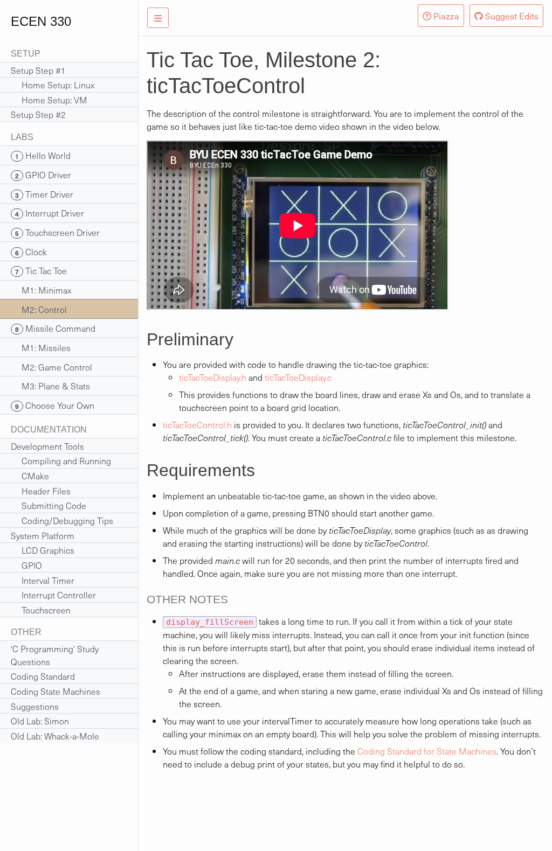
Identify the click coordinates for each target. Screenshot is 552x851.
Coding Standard (43, 675)
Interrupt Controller (53, 594)
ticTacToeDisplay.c (298, 377)
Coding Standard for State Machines (426, 750)
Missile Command (55, 328)
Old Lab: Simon (40, 720)
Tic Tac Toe (41, 270)
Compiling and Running (61, 460)
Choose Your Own (54, 405)
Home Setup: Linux (52, 84)
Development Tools (47, 446)
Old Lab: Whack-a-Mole (55, 735)
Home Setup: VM (49, 99)
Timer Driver (44, 193)
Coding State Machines (55, 691)
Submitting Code (48, 505)
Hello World (43, 155)
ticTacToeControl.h (197, 424)
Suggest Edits (511, 15)
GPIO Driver (43, 174)
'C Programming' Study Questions (55, 655)
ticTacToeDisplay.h (212, 377)
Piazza (445, 15)
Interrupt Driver (49, 212)
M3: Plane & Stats (50, 385)
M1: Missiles (41, 347)
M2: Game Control (51, 366)
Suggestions (35, 706)
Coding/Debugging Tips (62, 520)
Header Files (41, 490)
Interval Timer (42, 580)
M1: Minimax (41, 289)
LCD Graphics (42, 549)
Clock (31, 251)
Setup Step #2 (38, 114)
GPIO (26, 565)
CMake (30, 475)
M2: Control (39, 309)
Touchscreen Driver (57, 232)
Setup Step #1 (38, 70)
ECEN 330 (41, 21)
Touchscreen (41, 609)
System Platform (42, 535)
